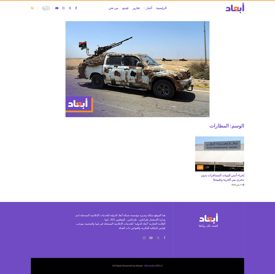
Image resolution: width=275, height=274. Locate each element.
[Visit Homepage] (235, 8)
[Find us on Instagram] (63, 8)
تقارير (136, 8)
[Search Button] (32, 8)
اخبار (200, 167)
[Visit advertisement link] (137, 72)
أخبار (149, 8)
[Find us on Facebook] (76, 8)
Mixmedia (149, 265)
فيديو (125, 8)
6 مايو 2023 (236, 185)
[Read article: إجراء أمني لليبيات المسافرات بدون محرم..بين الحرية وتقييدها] (219, 154)
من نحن (113, 8)
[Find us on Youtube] (56, 8)
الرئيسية (161, 8)
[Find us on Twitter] (69, 8)
